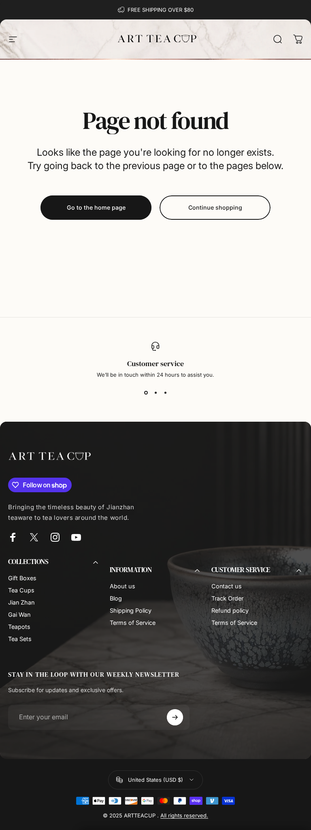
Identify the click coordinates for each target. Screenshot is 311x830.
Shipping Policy (130, 610)
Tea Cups (21, 590)
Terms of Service (133, 622)
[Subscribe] (175, 717)
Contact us (226, 586)
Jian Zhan (21, 602)
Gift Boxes (22, 578)
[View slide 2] (155, 392)
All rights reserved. (184, 815)
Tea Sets (20, 638)
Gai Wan (19, 614)
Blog (116, 598)
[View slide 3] (165, 392)
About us (122, 586)
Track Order (227, 598)
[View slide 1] (146, 392)
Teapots (19, 626)
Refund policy (230, 610)
